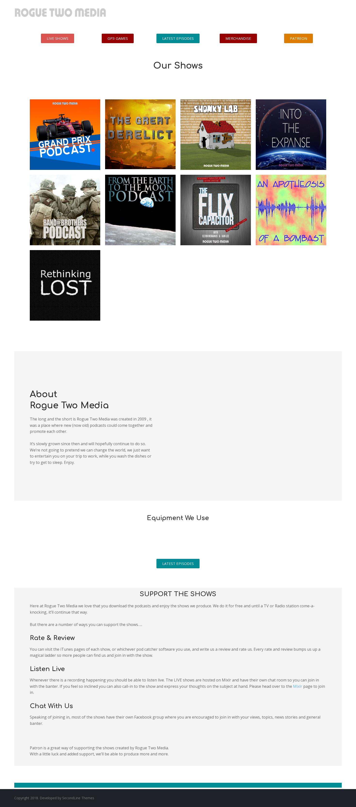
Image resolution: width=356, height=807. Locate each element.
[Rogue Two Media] (60, 14)
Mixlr (297, 686)
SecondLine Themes (78, 798)
